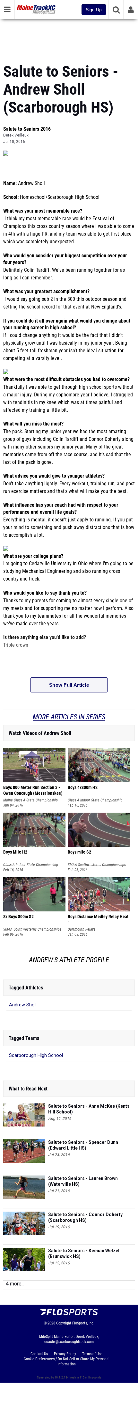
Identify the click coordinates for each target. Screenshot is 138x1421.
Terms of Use (92, 1354)
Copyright (63, 1323)
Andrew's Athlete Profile (69, 960)
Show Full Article (69, 685)
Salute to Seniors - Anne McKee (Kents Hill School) (89, 1109)
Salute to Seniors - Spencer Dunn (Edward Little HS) (83, 1145)
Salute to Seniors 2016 (27, 129)
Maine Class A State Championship (30, 800)
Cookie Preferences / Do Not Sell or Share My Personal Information (66, 1361)
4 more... (15, 1284)
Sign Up (94, 9)
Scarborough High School (36, 1055)
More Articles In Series (69, 717)
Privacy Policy (65, 1354)
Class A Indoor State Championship (95, 800)
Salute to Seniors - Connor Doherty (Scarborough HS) (85, 1217)
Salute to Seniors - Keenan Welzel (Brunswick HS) (83, 1253)
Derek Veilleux (16, 135)
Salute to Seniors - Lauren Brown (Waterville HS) (83, 1181)
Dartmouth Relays (81, 929)
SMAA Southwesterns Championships (97, 865)
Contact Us (39, 1354)
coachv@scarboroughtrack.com (69, 1341)
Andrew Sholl (23, 1005)
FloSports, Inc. (83, 1323)
